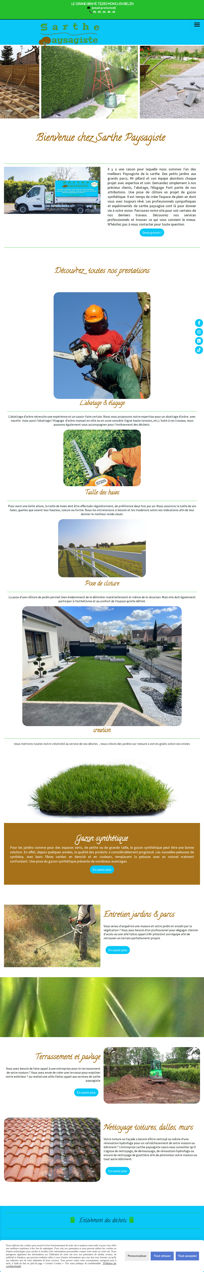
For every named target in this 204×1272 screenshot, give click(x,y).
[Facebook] (199, 323)
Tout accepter (187, 1255)
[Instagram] (199, 332)
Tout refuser (162, 1255)
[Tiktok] (199, 350)
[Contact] (199, 341)
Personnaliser (137, 1255)
